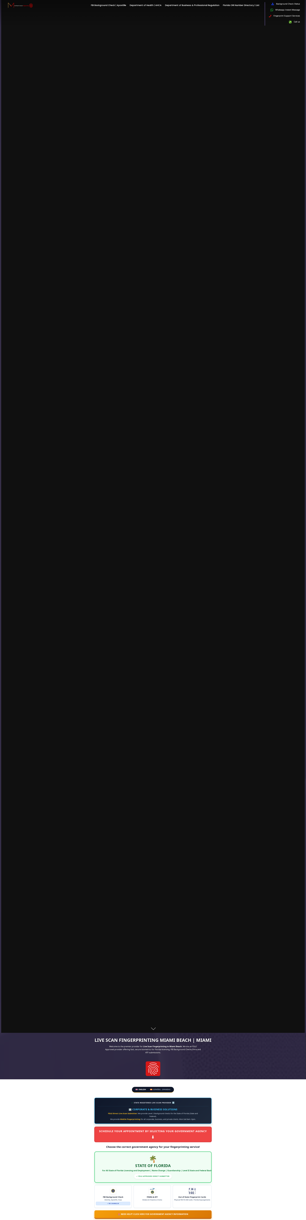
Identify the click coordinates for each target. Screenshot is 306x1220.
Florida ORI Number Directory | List (241, 5)
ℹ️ (173, 1102)
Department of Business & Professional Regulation (192, 5)
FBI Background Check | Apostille (108, 5)
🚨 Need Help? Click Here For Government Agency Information (153, 1214)
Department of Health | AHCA (145, 5)
